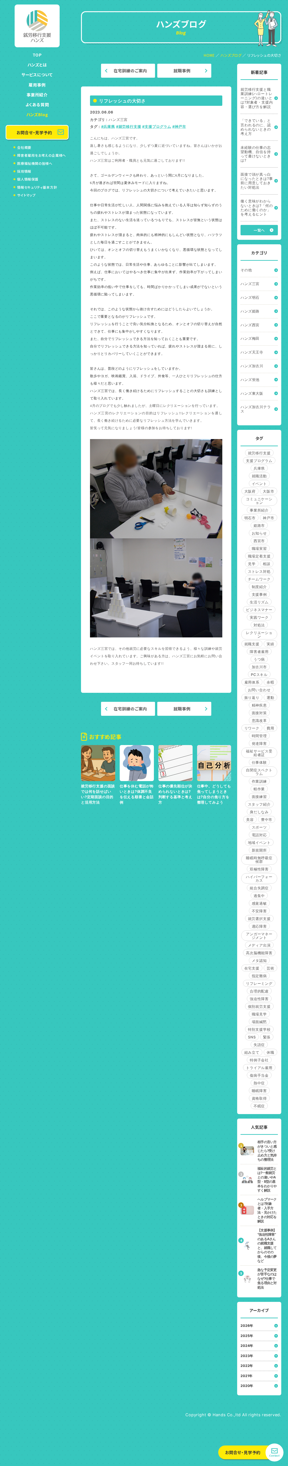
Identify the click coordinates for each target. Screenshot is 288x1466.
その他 (246, 270)
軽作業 (259, 789)
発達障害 (259, 743)
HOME (209, 55)
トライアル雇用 (259, 1067)
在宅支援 (251, 968)
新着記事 (259, 72)
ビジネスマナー (259, 609)
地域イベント (259, 842)
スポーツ (259, 827)
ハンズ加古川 (252, 366)
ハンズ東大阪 (252, 393)
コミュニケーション (259, 501)
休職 (270, 1052)
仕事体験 (259, 762)
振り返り (251, 697)
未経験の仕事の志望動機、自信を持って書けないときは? (256, 154)
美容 (250, 819)
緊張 (267, 1037)
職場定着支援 (259, 556)
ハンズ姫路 (250, 311)
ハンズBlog (37, 114)
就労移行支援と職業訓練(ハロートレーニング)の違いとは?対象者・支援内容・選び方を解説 (257, 98)
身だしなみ (259, 812)
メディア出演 (259, 945)
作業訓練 (259, 781)
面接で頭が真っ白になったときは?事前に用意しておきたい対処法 (257, 181)
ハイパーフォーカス (259, 879)
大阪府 (250, 491)
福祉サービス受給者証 (259, 753)
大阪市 (268, 491)
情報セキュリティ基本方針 (37, 187)
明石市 (250, 518)
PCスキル (259, 674)
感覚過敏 (259, 903)
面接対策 (259, 713)
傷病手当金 (259, 1075)
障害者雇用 (259, 651)
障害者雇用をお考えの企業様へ (41, 155)
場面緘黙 (259, 1022)
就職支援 (251, 644)
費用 (270, 728)
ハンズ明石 (250, 297)
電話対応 (259, 835)
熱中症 (259, 1083)
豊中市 (266, 819)
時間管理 (259, 736)
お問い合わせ (259, 690)
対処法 (259, 625)
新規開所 (259, 850)
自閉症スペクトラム (259, 772)
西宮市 (259, 541)
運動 (270, 697)
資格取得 (259, 1098)
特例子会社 (259, 1060)
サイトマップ (26, 195)
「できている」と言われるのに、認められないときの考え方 (256, 127)
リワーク (251, 728)
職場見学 (259, 1014)
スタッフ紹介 (259, 804)
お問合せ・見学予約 (34, 132)
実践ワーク (259, 617)
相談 (266, 564)
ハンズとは (37, 65)
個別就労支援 (259, 1006)
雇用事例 (37, 85)
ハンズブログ (230, 55)
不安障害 (259, 911)
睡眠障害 (259, 1090)
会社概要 (24, 147)
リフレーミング (259, 983)
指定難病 (259, 976)
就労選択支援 (259, 918)
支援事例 (259, 594)
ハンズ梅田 (250, 338)
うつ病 (259, 659)
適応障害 (259, 926)
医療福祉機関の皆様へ (34, 163)
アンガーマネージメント (259, 936)
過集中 (259, 895)
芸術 (270, 968)
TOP (37, 55)
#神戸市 (179, 126)
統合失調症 (259, 888)
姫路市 (259, 525)
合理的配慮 (259, 991)
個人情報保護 (27, 179)
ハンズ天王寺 (252, 352)
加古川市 (259, 667)
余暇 (270, 682)
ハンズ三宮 (118, 119)
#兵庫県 (108, 126)
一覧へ (259, 230)
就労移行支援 (259, 453)
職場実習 (259, 548)
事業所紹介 (37, 94)
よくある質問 (37, 104)
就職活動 (259, 476)
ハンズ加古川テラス (256, 409)
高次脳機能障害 (259, 953)
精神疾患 (259, 705)
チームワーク (259, 579)
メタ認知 (259, 960)
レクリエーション (259, 634)
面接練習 (259, 796)
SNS (252, 1037)
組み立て (251, 1052)
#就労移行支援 (128, 126)
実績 (270, 644)
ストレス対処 (259, 571)
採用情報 (24, 171)
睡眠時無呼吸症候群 (259, 860)
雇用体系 (251, 682)
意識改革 (259, 720)
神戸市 (268, 518)
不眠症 (259, 1106)
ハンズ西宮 (250, 325)
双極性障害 (259, 869)
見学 (252, 564)
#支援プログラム (156, 126)
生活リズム (259, 602)
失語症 (259, 1044)
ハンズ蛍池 (250, 379)
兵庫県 (259, 468)
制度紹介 (259, 587)
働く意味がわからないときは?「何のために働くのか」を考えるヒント (257, 207)
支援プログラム (259, 460)
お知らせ (259, 533)
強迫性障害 (259, 999)
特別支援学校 (259, 1029)
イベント (259, 483)
